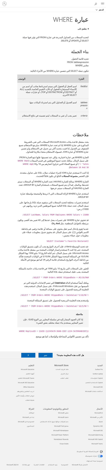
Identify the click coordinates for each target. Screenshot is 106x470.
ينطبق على (82, 28)
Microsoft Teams (97, 444)
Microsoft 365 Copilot (95, 439)
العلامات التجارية (39, 465)
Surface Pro (99, 369)
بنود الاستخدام (52, 465)
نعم (45, 355)
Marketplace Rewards (61, 439)
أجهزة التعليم (30, 374)
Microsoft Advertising (95, 435)
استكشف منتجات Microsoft (94, 391)
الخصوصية (64, 465)
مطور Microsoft (63, 413)
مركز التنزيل (64, 374)
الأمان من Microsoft (96, 417)
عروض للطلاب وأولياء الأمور (25, 396)
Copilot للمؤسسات (96, 378)
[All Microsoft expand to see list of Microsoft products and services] (102, 3)
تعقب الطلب (64, 378)
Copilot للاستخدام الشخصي (94, 383)
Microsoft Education (27, 369)
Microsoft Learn (63, 417)
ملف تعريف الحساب (62, 369)
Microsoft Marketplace (60, 430)
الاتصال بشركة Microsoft (80, 465)
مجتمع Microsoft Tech (61, 426)
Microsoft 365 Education (26, 383)
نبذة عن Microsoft (28, 417)
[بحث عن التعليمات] (96, 3)
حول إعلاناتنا (26, 465)
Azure (101, 422)
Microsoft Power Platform (59, 435)
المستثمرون (30, 426)
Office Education (28, 387)
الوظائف (31, 413)
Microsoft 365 (98, 387)
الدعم (101, 9)
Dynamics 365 (98, 426)
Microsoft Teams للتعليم (26, 378)
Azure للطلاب (29, 400)
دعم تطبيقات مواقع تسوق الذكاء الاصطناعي (54, 422)
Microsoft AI (99, 413)
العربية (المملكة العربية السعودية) (88, 451)
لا (28, 355)
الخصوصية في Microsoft (26, 422)
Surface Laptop (98, 374)
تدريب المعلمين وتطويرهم (25, 391)
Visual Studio (64, 444)
